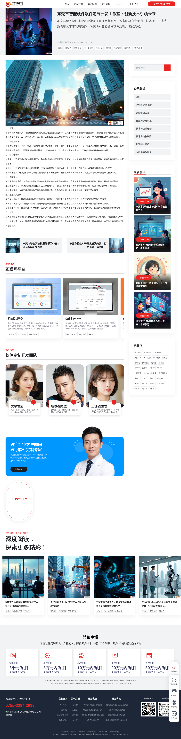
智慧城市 (145, 363)
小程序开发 (63, 710)
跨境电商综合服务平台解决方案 (116, 720)
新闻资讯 (75, 715)
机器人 (161, 610)
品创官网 (65, 731)
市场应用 (137, 373)
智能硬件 (68, 48)
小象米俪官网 (103, 731)
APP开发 (63, 705)
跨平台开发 (63, 720)
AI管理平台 (72, 610)
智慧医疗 (160, 378)
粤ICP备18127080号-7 (120, 734)
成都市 (152, 378)
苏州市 (161, 363)
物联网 (108, 48)
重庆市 (152, 388)
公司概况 (75, 705)
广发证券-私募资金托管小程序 (92, 710)
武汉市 (144, 368)
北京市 (137, 383)
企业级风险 (17, 610)
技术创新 (99, 48)
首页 (67, 4)
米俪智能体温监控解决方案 (116, 715)
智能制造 (127, 48)
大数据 (164, 357)
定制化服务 (137, 48)
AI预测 (26, 610)
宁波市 (137, 388)
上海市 (152, 383)
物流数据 (62, 610)
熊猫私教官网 (114, 731)
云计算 (144, 383)
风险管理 (160, 383)
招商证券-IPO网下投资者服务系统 (93, 715)
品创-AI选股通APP (93, 720)
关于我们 (133, 4)
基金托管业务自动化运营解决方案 (117, 705)
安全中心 (56, 734)
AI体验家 (82, 731)
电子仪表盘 (108, 610)
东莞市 (137, 368)
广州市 (159, 368)
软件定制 (106, 4)
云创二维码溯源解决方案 (116, 710)
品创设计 (73, 731)
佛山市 (146, 373)
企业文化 (75, 710)
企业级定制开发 (64, 42)
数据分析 (137, 357)
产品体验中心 (91, 731)
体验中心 (119, 4)
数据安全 (158, 352)
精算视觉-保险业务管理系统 (92, 705)
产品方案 (78, 4)
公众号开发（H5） (63, 715)
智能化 (137, 363)
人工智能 (117, 48)
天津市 (144, 388)
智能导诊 (153, 610)
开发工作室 (88, 48)
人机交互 (118, 610)
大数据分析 (163, 373)
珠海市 (137, 378)
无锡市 (144, 378)
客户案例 (92, 4)
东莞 (60, 48)
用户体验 (156, 357)
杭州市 (153, 363)
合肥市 (152, 368)
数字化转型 (148, 352)
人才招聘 (75, 720)
